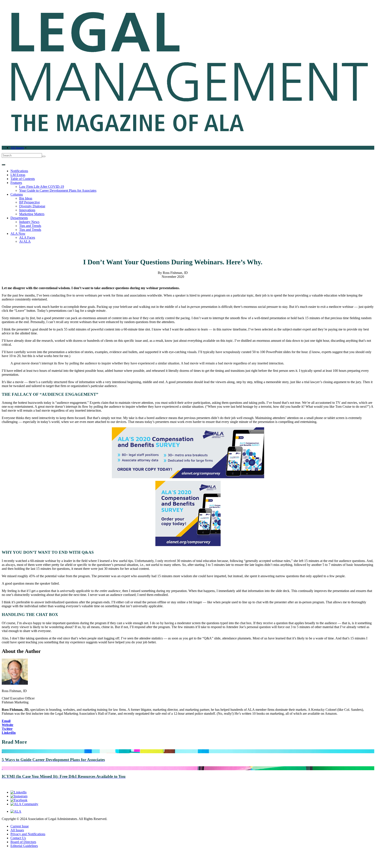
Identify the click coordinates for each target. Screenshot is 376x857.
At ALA (25, 241)
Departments (19, 218)
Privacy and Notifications (27, 834)
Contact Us (18, 838)
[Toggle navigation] (3, 164)
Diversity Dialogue (32, 206)
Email (6, 721)
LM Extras (17, 175)
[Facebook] (18, 800)
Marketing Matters (31, 214)
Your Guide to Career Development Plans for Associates (57, 190)
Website (7, 725)
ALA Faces (27, 237)
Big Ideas (25, 198)
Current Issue (19, 826)
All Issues (17, 147)
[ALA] (15, 811)
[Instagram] (18, 796)
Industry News (29, 222)
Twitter (7, 729)
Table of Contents (22, 179)
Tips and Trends (30, 226)
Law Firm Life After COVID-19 (41, 186)
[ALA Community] (24, 804)
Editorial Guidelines (24, 846)
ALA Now (17, 233)
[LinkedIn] (18, 792)
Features (16, 182)
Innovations (27, 210)
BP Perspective (29, 202)
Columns (16, 194)
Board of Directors (23, 842)
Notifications (19, 171)
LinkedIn (9, 733)
